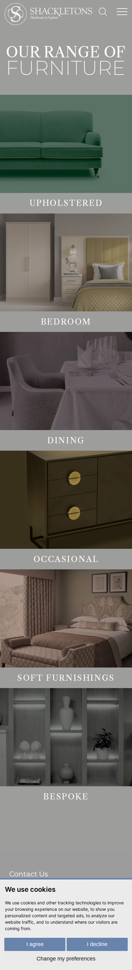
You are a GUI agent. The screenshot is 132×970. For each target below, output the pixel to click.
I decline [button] (97, 944)
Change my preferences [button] (66, 959)
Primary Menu (122, 11)
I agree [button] (35, 944)
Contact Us (28, 874)
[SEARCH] (102, 11)
